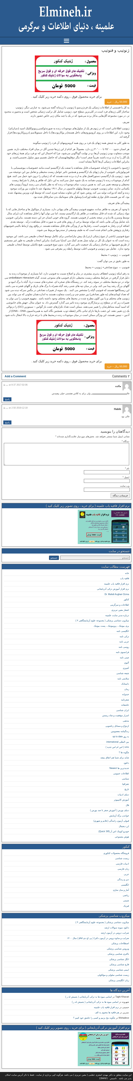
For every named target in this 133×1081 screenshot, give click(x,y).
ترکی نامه (124, 636)
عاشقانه (125, 705)
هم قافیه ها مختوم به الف (107, 1012)
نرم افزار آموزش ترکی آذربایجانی (113, 589)
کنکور (126, 599)
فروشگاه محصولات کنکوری (116, 853)
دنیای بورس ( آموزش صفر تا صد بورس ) (109, 810)
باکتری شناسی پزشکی (118, 954)
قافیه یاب (124, 578)
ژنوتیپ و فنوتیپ (115, 50)
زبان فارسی (123, 869)
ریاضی (126, 895)
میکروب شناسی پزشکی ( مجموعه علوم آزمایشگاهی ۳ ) (102, 620)
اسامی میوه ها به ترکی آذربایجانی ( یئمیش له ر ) (88, 996)
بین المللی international (117, 742)
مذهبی (126, 720)
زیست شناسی (122, 858)
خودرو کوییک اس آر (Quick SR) (114, 831)
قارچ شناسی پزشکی (119, 964)
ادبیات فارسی (122, 863)
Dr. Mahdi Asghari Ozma (117, 594)
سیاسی (125, 778)
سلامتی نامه (123, 678)
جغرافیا (125, 784)
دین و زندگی (123, 879)
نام (127, 468)
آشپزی (126, 668)
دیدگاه (125, 441)
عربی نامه (124, 641)
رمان (126, 689)
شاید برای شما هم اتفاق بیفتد (114, 757)
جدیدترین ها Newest (119, 768)
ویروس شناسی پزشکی (118, 948)
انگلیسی (125, 884)
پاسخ (7, 399)
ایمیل (126, 477)
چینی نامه (124, 657)
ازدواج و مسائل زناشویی (117, 726)
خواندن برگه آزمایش (119, 815)
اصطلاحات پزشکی (120, 943)
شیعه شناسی (122, 673)
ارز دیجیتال (124, 826)
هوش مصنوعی (122, 836)
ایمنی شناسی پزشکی (118, 969)
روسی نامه (124, 647)
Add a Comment (15, 376)
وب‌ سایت (124, 486)
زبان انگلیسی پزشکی (119, 980)
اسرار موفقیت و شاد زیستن (115, 715)
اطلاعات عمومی (121, 773)
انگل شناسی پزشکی (119, 959)
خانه (127, 573)
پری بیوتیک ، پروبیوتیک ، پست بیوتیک (111, 626)
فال (127, 805)
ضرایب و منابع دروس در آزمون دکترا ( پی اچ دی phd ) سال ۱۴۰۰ (98, 938)
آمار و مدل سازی (121, 890)
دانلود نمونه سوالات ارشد (116, 927)
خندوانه (125, 694)
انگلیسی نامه (123, 631)
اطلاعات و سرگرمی (119, 604)
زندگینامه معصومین (120, 731)
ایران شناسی (122, 710)
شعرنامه (125, 699)
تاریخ (127, 789)
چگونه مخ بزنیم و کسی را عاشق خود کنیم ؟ (94, 1018)
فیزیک (126, 906)
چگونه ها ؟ (124, 752)
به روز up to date (121, 736)
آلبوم (126, 662)
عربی (126, 874)
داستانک (125, 683)
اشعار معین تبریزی (120, 610)
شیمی (126, 900)
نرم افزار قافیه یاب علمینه (116, 583)
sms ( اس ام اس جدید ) (117, 747)
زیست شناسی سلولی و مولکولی (113, 975)
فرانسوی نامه (122, 652)
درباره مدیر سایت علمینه (117, 615)
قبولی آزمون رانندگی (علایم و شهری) (111, 821)
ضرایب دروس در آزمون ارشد (115, 933)
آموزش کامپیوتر (121, 799)
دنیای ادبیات (123, 794)
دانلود (126, 763)
